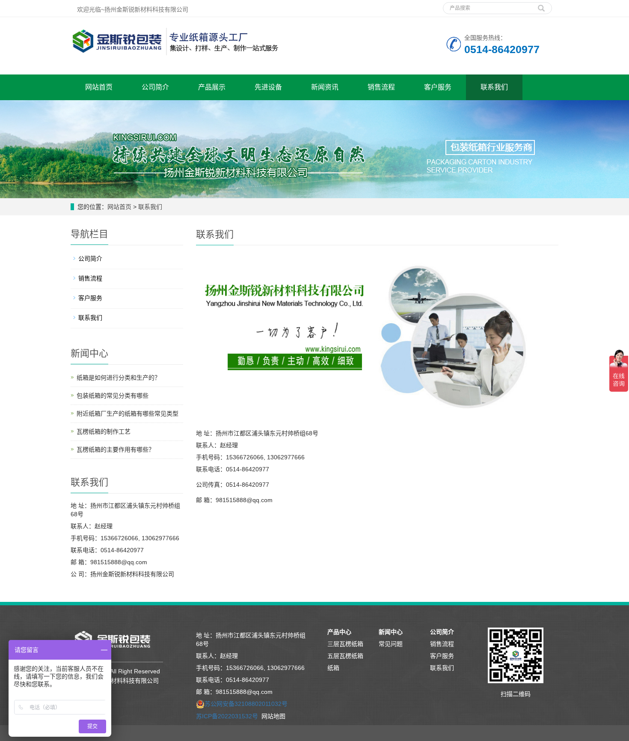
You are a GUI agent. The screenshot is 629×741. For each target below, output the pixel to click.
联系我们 (494, 87)
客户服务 (437, 87)
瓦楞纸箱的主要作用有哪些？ (115, 449)
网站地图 (273, 716)
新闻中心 (391, 631)
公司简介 (155, 87)
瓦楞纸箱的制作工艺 (104, 431)
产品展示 (211, 87)
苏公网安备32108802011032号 (246, 703)
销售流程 (381, 87)
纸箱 (333, 667)
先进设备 (268, 87)
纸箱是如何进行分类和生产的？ (118, 377)
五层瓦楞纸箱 (345, 655)
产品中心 (339, 631)
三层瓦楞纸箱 (345, 643)
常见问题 (391, 643)
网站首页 (99, 87)
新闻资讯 (324, 87)
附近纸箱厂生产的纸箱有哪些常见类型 (127, 413)
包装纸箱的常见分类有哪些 (112, 395)
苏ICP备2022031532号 (227, 716)
